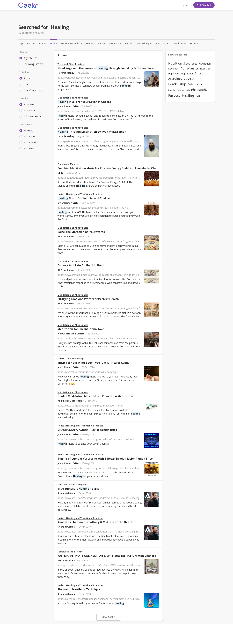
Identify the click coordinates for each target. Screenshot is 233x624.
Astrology (175, 78)
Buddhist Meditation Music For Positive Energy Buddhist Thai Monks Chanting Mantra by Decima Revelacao (136, 168)
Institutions (180, 43)
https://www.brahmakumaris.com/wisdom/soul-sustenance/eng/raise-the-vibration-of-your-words (111, 241)
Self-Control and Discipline (71, 484)
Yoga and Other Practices (71, 64)
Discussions (115, 43)
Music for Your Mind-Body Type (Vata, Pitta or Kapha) (93, 362)
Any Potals (29, 110)
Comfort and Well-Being (70, 358)
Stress (199, 73)
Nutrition (175, 63)
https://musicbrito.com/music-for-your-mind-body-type (87, 372)
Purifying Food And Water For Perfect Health (88, 299)
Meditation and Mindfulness (72, 97)
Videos (42, 43)
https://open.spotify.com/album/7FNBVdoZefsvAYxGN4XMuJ (90, 111)
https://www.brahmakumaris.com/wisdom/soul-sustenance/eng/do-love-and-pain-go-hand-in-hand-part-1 (115, 274)
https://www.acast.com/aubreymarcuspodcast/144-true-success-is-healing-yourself (103, 498)
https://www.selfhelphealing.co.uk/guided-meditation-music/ (90, 405)
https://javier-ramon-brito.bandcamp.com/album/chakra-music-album (95, 439)
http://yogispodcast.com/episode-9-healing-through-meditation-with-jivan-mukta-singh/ (105, 141)
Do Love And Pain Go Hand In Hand (80, 265)
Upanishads (184, 90)
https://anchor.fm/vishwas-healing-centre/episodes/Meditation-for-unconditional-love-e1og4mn (110, 338)
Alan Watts (187, 68)
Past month (30, 142)
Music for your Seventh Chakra (84, 102)
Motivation (189, 79)
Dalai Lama (195, 84)
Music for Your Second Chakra (83, 198)
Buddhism (173, 68)
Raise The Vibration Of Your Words (81, 232)
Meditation (205, 63)
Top (20, 43)
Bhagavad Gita (203, 68)
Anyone (28, 78)
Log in (184, 5)
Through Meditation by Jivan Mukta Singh (91, 132)
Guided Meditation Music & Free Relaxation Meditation (95, 396)
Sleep (186, 63)
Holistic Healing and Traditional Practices (80, 194)
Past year (29, 148)
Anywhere (29, 104)
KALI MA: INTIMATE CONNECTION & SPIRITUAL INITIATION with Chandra (106, 556)
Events (89, 43)
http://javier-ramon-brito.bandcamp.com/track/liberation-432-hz (92, 207)
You (26, 84)
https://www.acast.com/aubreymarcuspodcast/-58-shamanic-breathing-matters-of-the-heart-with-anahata (116, 531)
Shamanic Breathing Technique (78, 589)
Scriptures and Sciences (70, 551)
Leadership (177, 84)
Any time (28, 130)
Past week (29, 136)
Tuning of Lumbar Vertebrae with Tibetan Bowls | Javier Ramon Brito (105, 458)
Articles (30, 43)
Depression (187, 73)
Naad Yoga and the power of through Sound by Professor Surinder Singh (112, 68)
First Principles (144, 43)
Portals (129, 43)
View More (108, 617)
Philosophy (199, 90)
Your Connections (33, 90)
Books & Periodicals (71, 43)
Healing (188, 95)
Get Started (204, 5)
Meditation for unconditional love (80, 329)
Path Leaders (163, 43)
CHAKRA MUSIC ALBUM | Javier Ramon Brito (87, 430)
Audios (53, 43)
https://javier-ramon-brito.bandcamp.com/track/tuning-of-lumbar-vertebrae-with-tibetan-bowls (109, 468)
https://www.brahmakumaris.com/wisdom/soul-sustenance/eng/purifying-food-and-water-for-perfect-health (117, 308)
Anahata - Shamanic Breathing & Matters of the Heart (94, 522)
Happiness (174, 73)
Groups (194, 43)
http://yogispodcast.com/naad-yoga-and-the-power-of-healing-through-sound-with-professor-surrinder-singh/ (117, 77)
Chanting (172, 90)
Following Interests (34, 64)
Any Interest (30, 58)
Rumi (198, 95)
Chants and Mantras (68, 164)
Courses (101, 43)
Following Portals (33, 116)
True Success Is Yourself (79, 488)
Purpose (174, 95)
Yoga (194, 63)
